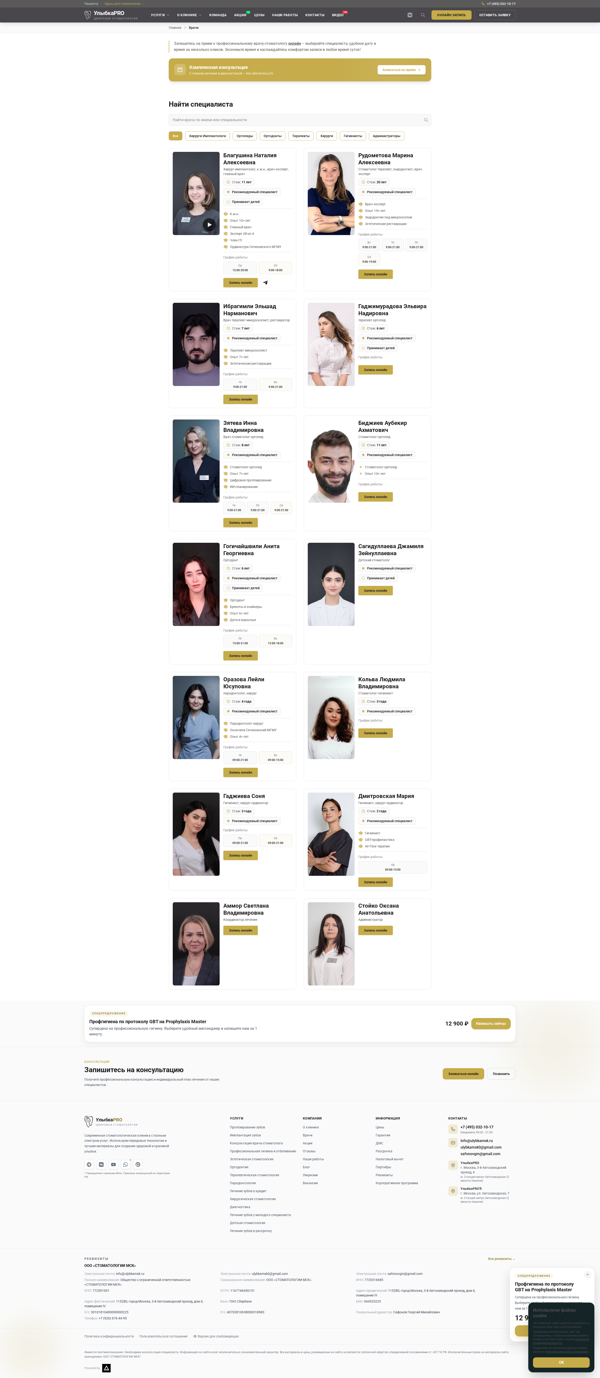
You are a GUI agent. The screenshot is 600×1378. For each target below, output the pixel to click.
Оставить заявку (495, 15)
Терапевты (301, 136)
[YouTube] (113, 1164)
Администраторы (386, 136)
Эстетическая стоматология (252, 1159)
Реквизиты (384, 1175)
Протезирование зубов (247, 1127)
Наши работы (313, 1159)
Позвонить (501, 1074)
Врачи (307, 1135)
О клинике (311, 1127)
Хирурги (326, 136)
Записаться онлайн (463, 1074)
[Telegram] (89, 1164)
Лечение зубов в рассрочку (251, 1231)
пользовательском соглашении (566, 1351)
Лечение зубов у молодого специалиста (260, 1215)
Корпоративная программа (397, 1183)
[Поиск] (423, 15)
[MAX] (137, 1164)
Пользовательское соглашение (163, 1336)
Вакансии (310, 1183)
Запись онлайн (240, 283)
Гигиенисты (353, 136)
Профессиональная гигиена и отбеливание (263, 1151)
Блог (306, 1167)
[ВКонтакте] (410, 15)
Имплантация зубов (245, 1135)
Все (175, 136)
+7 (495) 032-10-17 (477, 1127)
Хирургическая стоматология (253, 1199)
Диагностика (240, 1207)
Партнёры (383, 1167)
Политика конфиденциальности (109, 1336)
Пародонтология (243, 1183)
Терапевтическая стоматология (254, 1175)
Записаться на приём (399, 70)
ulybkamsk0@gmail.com (481, 1147)
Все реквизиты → (502, 1259)
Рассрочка (384, 1151)
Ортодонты (272, 136)
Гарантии (383, 1135)
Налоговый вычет (390, 1159)
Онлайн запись (451, 15)
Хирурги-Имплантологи (207, 136)
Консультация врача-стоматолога (256, 1143)
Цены (380, 1127)
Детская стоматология (247, 1223)
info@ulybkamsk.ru (477, 1140)
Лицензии (310, 1175)
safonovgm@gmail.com (480, 1154)
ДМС (379, 1143)
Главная (175, 28)
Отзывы (309, 1151)
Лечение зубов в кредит (248, 1191)
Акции (307, 1143)
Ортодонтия (239, 1167)
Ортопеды (245, 136)
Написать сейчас (491, 1023)
